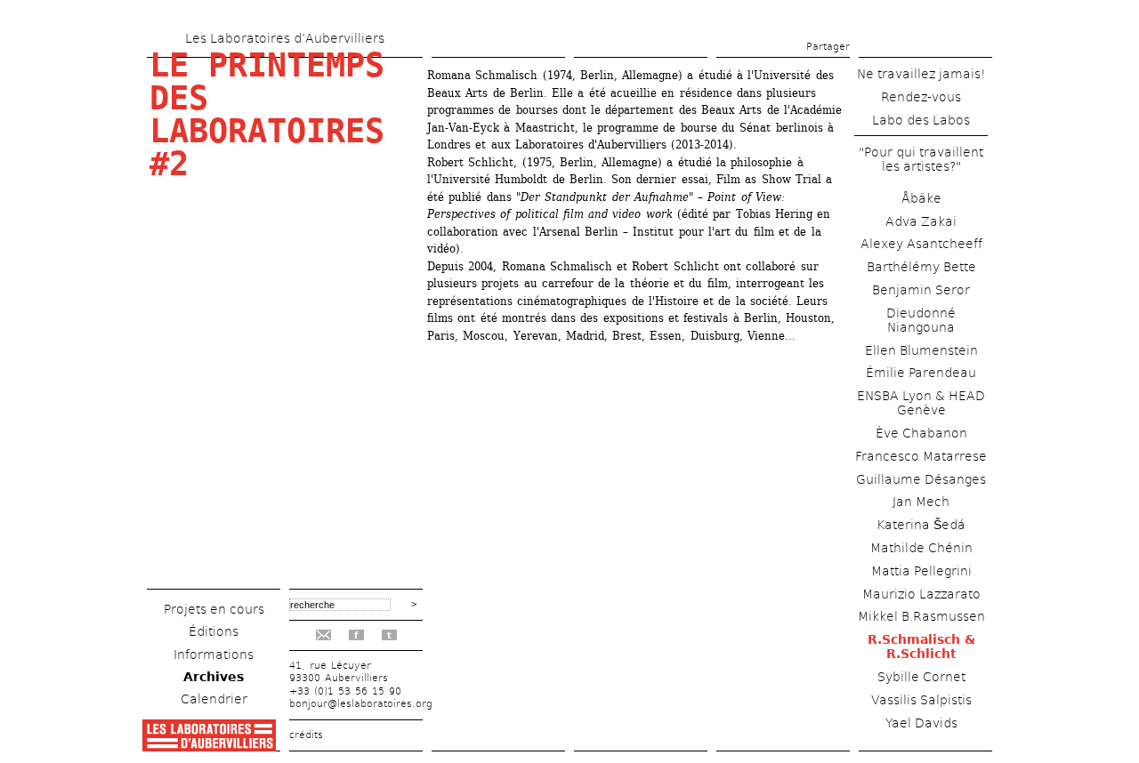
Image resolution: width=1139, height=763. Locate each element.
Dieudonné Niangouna (921, 320)
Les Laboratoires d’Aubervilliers (284, 38)
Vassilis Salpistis (921, 700)
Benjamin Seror (921, 290)
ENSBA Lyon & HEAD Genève (921, 403)
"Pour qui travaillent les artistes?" (921, 159)
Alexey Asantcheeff (921, 244)
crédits (306, 735)
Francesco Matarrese (921, 456)
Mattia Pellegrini (921, 571)
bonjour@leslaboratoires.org (360, 704)
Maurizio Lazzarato (921, 594)
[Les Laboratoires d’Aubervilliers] (209, 746)
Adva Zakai (921, 221)
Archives (213, 677)
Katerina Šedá (920, 525)
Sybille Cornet (921, 677)
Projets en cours (214, 609)
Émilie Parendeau (921, 372)
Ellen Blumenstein (921, 350)
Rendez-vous (921, 97)
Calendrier (214, 699)
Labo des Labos (921, 120)
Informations (214, 654)
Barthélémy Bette (921, 267)
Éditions (213, 631)
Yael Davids (921, 723)
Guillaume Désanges (921, 479)
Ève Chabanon (921, 433)
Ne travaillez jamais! (921, 74)
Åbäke (921, 198)
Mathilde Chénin (921, 548)
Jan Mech (921, 501)
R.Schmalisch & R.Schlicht (921, 646)
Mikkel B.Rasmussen (921, 616)
